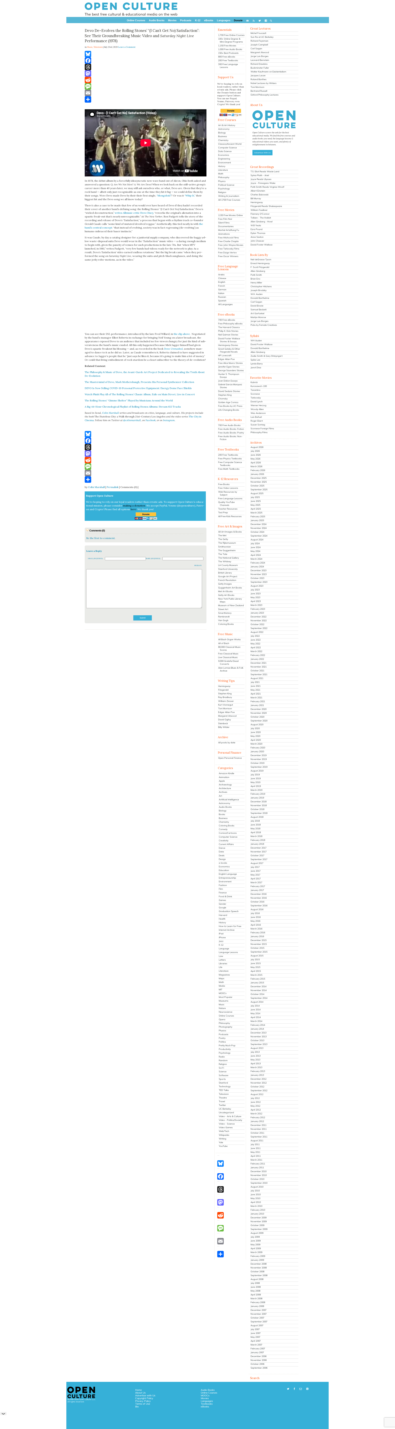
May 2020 (255, 736)
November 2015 (259, 944)
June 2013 (256, 1055)
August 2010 (257, 1186)
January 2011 (257, 1167)
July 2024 (255, 543)
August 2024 (257, 539)
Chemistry (223, 140)
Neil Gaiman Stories (228, 334)
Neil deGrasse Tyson (261, 259)
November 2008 (259, 1267)
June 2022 (256, 639)
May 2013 (255, 1059)
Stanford (223, 1082)
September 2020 (259, 720)
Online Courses (226, 1015)
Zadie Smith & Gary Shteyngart (267, 356)
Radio (222, 1056)
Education (224, 870)
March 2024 (256, 558)
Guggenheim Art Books (230, 587)
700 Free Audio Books (229, 425)
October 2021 (257, 670)
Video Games (226, 1127)
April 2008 (256, 1294)
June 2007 (256, 1333)
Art (220, 795)
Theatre (223, 1097)
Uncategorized (226, 1112)
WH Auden (256, 340)
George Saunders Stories (231, 370)
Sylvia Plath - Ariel (260, 175)
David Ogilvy (224, 719)
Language (224, 948)
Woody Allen (257, 409)
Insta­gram (169, 420)
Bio (137, 1406)
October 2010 (257, 1179)
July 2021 (255, 682)
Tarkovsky (256, 397)
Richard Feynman (259, 40)
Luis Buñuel (256, 417)
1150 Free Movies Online (230, 215)
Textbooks (207, 1403)
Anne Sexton (257, 237)
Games (222, 900)
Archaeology (225, 784)
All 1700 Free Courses (229, 199)
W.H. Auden (257, 294)
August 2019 (257, 770)
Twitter (222, 1105)
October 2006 (257, 1364)
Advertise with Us (145, 1395)
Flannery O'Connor (260, 213)
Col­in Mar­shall (110, 412)
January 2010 (257, 1213)
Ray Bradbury (225, 697)
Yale (221, 1142)
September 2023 (259, 582)
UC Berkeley (225, 1108)
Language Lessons (228, 952)
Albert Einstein (258, 190)
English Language (228, 874)
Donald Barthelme (260, 298)
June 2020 (256, 732)
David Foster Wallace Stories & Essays (229, 340)
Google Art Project (227, 576)
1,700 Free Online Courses (231, 35)
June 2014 (256, 1009)
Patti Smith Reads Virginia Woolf (267, 187)
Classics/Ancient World (229, 144)
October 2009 (257, 1225)
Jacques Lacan (258, 75)
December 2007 (258, 1310)
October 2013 (257, 1040)
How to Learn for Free (230, 926)
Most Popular (225, 997)
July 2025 (255, 497)
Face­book (151, 420)
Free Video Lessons (228, 488)
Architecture (225, 788)
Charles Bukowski (259, 194)
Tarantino (255, 390)
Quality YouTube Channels (226, 503)
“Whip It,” (190, 195)
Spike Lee (255, 359)
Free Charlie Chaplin (228, 241)
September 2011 (259, 1136)
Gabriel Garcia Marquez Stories (230, 386)
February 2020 (258, 747)
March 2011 (256, 1159)
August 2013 (257, 1048)
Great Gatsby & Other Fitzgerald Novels (229, 350)
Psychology (224, 188)
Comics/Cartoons (228, 833)
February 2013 (258, 1071)
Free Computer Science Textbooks (230, 464)
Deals (222, 855)
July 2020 (255, 728)
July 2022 (255, 636)
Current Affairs (226, 844)
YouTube (223, 1146)
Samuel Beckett (258, 309)
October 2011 (257, 1132)
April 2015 (256, 971)
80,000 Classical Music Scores (229, 648)
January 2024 (257, 566)
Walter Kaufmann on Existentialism (268, 71)
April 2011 (256, 1156)
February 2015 (258, 978)
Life (220, 967)
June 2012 (256, 1102)
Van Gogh (223, 620)
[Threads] (145, 67)
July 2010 (255, 1190)
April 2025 (256, 508)
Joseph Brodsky (258, 290)
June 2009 (256, 1240)
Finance (223, 892)
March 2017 (256, 882)
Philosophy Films (259, 432)
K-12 (221, 944)
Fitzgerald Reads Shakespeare (266, 206)
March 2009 (256, 1252)
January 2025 (257, 520)
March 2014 (256, 1021)
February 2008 (258, 1302)
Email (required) (95, 558)
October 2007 (257, 1317)
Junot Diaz (256, 367)
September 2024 (259, 535)
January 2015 (257, 982)
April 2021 (256, 693)
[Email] (145, 93)
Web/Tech (224, 1131)
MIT (220, 989)
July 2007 (255, 1329)
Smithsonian (224, 546)
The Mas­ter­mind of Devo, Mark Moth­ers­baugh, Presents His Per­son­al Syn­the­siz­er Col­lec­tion (139, 382)
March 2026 (256, 466)
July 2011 (255, 1144)
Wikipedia (224, 1135)
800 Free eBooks (226, 56)
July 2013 (255, 1052)
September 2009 (259, 1229)
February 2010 (258, 1210)
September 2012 (259, 1090)
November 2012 (259, 1082)
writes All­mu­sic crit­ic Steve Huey (134, 212)
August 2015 (257, 955)
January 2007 (257, 1352)
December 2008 (258, 1263)
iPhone (222, 937)
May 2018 (255, 828)
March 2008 (256, 1298)
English (221, 282)
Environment (224, 162)
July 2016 (255, 913)
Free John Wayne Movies (230, 245)
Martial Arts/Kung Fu (228, 230)
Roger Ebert (257, 420)
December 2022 (258, 616)
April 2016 (256, 924)
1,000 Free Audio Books (230, 49)
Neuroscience (225, 1012)
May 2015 (255, 967)
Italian (221, 293)
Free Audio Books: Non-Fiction (230, 438)
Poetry (222, 1038)
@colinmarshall (132, 420)
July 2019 (255, 774)
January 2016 (257, 936)
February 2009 (258, 1256)
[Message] (145, 86)
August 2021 (257, 678)
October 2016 (257, 901)
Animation (224, 777)
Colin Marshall (96, 487)
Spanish (222, 300)
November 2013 (259, 1036)
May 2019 (255, 782)
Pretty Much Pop (227, 1045)
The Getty (223, 539)
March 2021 (256, 697)
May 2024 (255, 551)
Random (223, 1060)
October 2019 (257, 763)
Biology (222, 132)
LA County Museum (228, 565)
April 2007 (256, 1340)
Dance (222, 848)
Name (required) (153, 558)
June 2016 (256, 917)
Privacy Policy (143, 1400)
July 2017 (255, 867)
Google (222, 907)
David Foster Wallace (261, 244)
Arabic (221, 274)
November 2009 (259, 1221)
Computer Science (227, 147)
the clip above (182, 333)
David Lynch (257, 401)
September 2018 (259, 813)
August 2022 (257, 632)
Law (221, 956)
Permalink (112, 487)
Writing (222, 1138)
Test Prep (223, 512)
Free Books (224, 484)
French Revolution (227, 580)
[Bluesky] (145, 54)
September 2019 (259, 767)
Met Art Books (225, 591)
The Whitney (224, 561)
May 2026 (255, 458)
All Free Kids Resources (230, 516)
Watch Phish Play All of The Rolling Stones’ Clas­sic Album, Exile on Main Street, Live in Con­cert (140, 394)
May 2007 (255, 1337)
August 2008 (257, 1279)
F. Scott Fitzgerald (260, 267)
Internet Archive (227, 930)
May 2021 (255, 689)
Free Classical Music (228, 653)
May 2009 (255, 1244)
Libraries (223, 963)
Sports (222, 1079)
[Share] (145, 99)
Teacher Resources (227, 508)
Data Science (225, 151)
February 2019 (258, 793)
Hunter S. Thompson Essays (228, 375)
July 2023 (255, 589)
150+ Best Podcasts (228, 53)
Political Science (226, 185)
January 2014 (257, 1028)
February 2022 (258, 655)
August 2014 (257, 1001)
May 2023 (255, 597)
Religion (222, 192)
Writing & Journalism (228, 196)
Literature (223, 170)
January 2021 (257, 705)
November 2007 (259, 1314)
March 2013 (256, 1067)
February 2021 (258, 701)
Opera (222, 1019)
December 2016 (258, 894)
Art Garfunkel (257, 313)
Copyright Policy (144, 1398)
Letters (222, 959)
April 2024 (256, 555)
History (221, 166)
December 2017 (258, 847)
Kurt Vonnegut (225, 704)
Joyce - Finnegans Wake (263, 183)
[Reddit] (145, 80)
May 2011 (255, 1152)
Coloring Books (226, 624)
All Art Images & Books (230, 531)
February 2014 (258, 1025)
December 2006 (258, 1356)
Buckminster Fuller (260, 67)
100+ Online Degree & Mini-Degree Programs (230, 40)
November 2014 (259, 990)
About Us (140, 1392)
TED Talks (224, 1090)
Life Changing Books (228, 409)
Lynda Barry (257, 363)
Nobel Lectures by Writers (263, 83)
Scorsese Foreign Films (262, 428)
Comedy (223, 829)
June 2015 (256, 963)
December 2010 (258, 1171)
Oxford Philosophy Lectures (265, 94)
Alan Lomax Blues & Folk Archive (230, 669)
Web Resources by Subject (227, 493)
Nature (222, 1008)
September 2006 (259, 1367)
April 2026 (256, 462)
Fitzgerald (223, 689)
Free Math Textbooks (228, 468)
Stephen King (225, 395)
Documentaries (226, 226)
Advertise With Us (262, 152)
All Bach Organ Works (229, 639)
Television (98, 47)
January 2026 (257, 474)
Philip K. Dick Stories (228, 331)
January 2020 (257, 751)
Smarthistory (224, 613)
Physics (222, 181)
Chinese (222, 278)
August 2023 (257, 585)
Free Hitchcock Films (228, 237)
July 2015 (255, 959)
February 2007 (258, 1348)
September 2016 (259, 905)
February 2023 (258, 609)
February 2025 (258, 516)
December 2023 (258, 570)
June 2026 (256, 454)
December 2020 (258, 709)
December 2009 (258, 1217)
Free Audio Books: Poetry (231, 432)
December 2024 (258, 524)
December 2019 (258, 755)
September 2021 (259, 674)
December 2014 (258, 986)
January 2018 (257, 844)
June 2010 (256, 1194)
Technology (225, 1086)
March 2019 (256, 790)
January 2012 (257, 1121)
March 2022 (256, 651)
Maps (221, 978)
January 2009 (257, 1260)
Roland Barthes (258, 79)
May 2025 (255, 505)
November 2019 (259, 759)
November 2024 (259, 528)
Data (221, 851)
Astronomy (223, 129)
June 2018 (256, 824)
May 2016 (255, 921)
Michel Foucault (258, 33)
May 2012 (255, 1105)
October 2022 (257, 624)
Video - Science (227, 1123)
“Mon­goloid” (164, 195)
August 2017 (257, 863)
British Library (225, 572)
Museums (223, 1000)
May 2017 (255, 874)
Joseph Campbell (259, 44)
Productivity (225, 1049)
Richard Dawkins (259, 64)
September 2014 (259, 998)
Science (223, 1071)
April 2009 (256, 1248)
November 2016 (259, 897)
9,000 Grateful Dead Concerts (228, 662)
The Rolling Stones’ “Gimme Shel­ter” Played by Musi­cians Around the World (129, 400)
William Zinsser (226, 701)
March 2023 (256, 605)
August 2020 (257, 724)
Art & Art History (226, 125)
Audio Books (225, 807)
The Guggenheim (227, 550)
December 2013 (258, 1032)
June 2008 (256, 1287)
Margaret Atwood (227, 715)
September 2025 (259, 489)
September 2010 (259, 1183)
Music (221, 1004)
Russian (222, 297)
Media (222, 985)
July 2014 (255, 1005)
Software (223, 1075)
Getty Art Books (226, 595)
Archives (223, 792)
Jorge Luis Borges (259, 56)
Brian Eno (255, 278)
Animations (224, 234)
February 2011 (258, 1163)
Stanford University (228, 569)
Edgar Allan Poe (226, 359)
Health (222, 918)
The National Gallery (228, 557)
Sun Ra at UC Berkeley (262, 37)
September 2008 (259, 1275)
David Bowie (257, 305)
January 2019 (257, 797)
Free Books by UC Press (230, 406)
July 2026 (255, 451)
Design (222, 859)
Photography (225, 1026)
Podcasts (223, 1034)
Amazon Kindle (226, 773)
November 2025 (259, 481)
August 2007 (257, 1325)
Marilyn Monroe (258, 317)
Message (198, 565)
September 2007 (259, 1321)
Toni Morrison (225, 708)
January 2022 (257, 659)
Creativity (223, 840)
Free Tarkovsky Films (228, 248)
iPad (221, 933)
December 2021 (258, 662)
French (221, 285)
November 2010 (259, 1175)
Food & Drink (225, 896)
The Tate (222, 554)
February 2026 (258, 470)
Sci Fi (221, 1067)
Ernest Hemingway (260, 263)
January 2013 (257, 1075)
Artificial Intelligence (229, 799)
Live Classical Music (228, 657)
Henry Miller (256, 282)
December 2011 (258, 1125)
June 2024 (256, 547)
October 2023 (257, 578)
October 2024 (257, 532)
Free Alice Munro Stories (230, 363)
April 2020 (256, 740)
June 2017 (256, 871)
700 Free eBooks (226, 319)
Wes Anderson (258, 413)
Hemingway (224, 686)
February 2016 (258, 932)
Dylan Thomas (258, 233)
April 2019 (256, 786)
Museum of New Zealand (231, 605)
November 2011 (259, 1129)
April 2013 (256, 1063)
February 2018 (258, 840)
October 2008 (257, 1271)
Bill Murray (256, 198)
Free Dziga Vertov (227, 252)
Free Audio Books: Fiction (231, 429)
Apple (222, 781)
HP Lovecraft (224, 355)
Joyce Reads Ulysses (261, 179)
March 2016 (256, 928)
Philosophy (223, 177)
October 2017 (257, 855)
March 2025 (256, 512)
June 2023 (256, 593)
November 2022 (259, 620)
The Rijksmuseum (227, 542)
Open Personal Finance (230, 758)
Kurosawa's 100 (259, 386)
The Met (222, 535)
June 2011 (256, 1148)
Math (220, 173)
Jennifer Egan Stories (228, 366)
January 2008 (257, 1306)
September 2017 (259, 859)
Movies (205, 1398)
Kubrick (254, 382)
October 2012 (257, 1086)
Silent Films (224, 222)
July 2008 (255, 1283)
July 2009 (255, 1236)
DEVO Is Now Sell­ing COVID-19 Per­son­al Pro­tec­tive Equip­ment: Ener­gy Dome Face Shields (138, 388)
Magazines (224, 974)
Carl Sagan (256, 48)
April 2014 (256, 1017)
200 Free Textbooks (228, 60)
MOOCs (223, 993)
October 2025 (257, 485)
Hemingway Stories (228, 345)
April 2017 (256, 878)
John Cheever (257, 240)
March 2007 (256, 1344)
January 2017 (257, 890)
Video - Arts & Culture (230, 1116)
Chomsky (223, 398)
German (222, 289)
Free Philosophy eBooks (230, 323)
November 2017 (259, 851)
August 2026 (257, 447)
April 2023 (256, 601)
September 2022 (259, 628)
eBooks (205, 1406)
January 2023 (257, 612)
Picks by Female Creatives (264, 325)
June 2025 (256, 501)
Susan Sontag (258, 424)
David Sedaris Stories (229, 391)
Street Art (223, 609)
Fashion (223, 885)
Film (221, 889)
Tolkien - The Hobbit (261, 217)
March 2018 (256, 836)
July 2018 (255, 820)
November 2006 (259, 1360)
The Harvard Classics (229, 327)
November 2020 (259, 713)
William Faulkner (259, 210)
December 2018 (258, 801)
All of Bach (223, 643)
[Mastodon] (145, 73)
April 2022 (256, 647)
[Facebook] (145, 60)
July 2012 (255, 1098)
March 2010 (256, 1206)
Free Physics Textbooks (230, 458)
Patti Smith (256, 275)
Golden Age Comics (228, 402)
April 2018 (256, 832)
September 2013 (259, 1044)
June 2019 (256, 778)
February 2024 (258, 562)
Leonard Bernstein (260, 60)
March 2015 (256, 975)
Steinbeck (223, 723)
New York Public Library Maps (230, 600)
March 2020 (256, 743)
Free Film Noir (225, 219)
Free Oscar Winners (228, 256)
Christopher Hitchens (261, 286)
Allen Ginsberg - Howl (261, 221)
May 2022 (255, 643)
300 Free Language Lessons (228, 66)
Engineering (224, 158)
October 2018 (257, 809)
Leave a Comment (126, 47)
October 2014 (257, 994)
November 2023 (259, 574)
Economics (223, 155)
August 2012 (257, 1094)
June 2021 (256, 686)
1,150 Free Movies (227, 45)
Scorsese (255, 393)
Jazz (221, 941)
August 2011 (257, 1140)
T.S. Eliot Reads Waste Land (265, 171)
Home (138, 1389)
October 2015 (257, 948)
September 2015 (259, 951)
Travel (222, 1101)
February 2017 (258, 886)
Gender (222, 903)
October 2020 (257, 716)
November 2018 (259, 805)
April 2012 (256, 1109)
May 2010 (255, 1198)
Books (222, 814)
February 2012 (258, 1117)
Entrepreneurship (227, 877)
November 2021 (259, 666)
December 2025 (258, 478)
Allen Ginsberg (258, 271)
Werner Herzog (258, 405)
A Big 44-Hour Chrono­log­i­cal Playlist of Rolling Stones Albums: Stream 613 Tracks (133, 406)
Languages (207, 1400)
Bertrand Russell (259, 91)
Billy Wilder (223, 727)
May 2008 (255, 1290)
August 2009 (257, 1233)
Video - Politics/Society (230, 1120)
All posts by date (226, 742)
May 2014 (255, 1013)
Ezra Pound (256, 229)
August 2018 (257, 817)
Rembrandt (224, 616)
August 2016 (257, 909)
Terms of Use (142, 1403)
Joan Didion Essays (228, 380)
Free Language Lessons (230, 498)
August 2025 (257, 493)
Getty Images (225, 583)
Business (222, 136)
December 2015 (258, 940)
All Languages (225, 304)
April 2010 (256, 1202)
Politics (222, 1041)
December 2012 (258, 1079)
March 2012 (256, 1113)
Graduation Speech (229, 911)
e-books (223, 862)
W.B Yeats (256, 225)
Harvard (223, 915)
